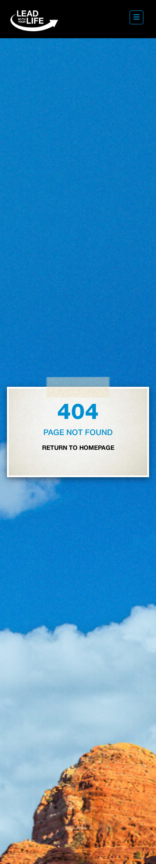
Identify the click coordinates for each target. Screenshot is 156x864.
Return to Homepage (78, 448)
